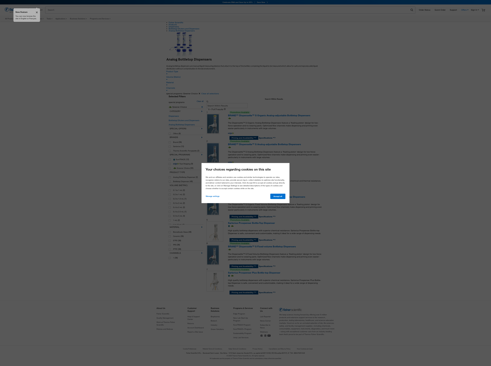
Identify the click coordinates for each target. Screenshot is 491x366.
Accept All (278, 196)
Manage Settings (212, 196)
